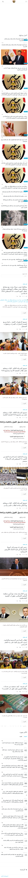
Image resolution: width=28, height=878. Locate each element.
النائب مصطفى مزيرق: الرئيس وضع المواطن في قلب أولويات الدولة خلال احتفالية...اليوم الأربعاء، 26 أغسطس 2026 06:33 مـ (14, 767)
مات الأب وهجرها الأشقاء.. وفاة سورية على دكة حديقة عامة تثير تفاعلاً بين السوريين (14, 266)
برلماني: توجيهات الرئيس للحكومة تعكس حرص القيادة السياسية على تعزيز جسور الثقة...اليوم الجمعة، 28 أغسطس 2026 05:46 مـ (14, 94)
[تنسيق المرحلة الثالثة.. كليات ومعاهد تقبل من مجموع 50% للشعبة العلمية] (14, 429)
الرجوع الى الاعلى (4, 876)
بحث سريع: (24, 273)
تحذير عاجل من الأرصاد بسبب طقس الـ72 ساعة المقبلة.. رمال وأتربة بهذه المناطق (15, 848)
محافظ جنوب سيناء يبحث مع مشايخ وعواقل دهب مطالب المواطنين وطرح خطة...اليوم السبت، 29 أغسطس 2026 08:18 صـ (14, 187)
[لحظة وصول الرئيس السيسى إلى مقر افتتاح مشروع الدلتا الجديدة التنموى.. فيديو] (14, 200)
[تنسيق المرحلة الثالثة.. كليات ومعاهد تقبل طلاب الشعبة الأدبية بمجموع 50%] (14, 385)
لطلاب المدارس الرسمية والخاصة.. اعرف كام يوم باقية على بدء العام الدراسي (15, 642)
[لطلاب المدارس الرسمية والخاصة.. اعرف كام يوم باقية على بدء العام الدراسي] (14, 659)
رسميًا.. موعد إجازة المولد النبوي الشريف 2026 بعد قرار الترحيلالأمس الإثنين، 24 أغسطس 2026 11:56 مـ (14, 834)
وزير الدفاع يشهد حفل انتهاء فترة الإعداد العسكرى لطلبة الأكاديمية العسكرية (14, 855)
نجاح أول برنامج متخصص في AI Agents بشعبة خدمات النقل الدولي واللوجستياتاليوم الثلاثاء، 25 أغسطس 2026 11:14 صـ (14, 784)
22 (5, 726)
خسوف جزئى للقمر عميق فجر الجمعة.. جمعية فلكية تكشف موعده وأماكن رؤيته (14, 750)
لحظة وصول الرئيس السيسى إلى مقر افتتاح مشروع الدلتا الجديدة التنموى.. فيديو (14, 206)
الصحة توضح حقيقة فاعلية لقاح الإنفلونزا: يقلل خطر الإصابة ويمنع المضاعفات (14, 140)
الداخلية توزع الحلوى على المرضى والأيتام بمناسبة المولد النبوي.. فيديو (15, 841)
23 (2, 726)
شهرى (21, 736)
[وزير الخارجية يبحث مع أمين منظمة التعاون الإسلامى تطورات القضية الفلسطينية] (14, 613)
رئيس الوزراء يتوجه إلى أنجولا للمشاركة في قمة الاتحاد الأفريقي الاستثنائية (15, 549)
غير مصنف (25, 283)
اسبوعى (25, 736)
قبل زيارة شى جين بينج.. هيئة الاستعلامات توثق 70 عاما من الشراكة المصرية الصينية (15, 69)
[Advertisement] (14, 17)
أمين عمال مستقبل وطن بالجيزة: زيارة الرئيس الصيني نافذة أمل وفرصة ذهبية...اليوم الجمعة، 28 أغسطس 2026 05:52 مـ (14, 164)
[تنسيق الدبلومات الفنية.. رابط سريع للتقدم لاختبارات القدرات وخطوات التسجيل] (14, 341)
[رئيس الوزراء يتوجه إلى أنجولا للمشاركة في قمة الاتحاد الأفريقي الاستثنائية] (14, 566)
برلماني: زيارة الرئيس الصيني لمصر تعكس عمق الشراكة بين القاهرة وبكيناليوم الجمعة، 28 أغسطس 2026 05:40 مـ (15, 117)
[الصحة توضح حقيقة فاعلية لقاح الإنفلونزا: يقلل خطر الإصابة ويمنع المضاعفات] (14, 128)
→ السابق (25, 726)
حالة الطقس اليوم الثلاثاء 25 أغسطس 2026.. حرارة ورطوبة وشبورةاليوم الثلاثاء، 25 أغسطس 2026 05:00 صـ (14, 793)
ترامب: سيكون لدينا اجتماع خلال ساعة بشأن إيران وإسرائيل (15, 196)
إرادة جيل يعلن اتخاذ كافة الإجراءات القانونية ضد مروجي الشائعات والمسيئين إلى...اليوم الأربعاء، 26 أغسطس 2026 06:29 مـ (15, 758)
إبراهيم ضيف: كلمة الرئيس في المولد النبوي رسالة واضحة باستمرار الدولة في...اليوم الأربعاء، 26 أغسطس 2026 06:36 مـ (14, 775)
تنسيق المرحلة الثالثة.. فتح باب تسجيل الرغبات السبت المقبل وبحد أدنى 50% (14, 743)
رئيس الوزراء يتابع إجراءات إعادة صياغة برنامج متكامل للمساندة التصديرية (14, 45)
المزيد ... (24, 312)
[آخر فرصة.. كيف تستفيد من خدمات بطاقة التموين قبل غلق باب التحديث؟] (14, 703)
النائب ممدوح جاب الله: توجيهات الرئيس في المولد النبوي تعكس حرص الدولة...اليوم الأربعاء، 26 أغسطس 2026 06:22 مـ (14, 817)
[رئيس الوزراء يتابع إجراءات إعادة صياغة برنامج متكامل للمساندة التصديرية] (14, 39)
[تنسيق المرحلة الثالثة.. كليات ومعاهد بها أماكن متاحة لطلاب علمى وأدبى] (14, 520)
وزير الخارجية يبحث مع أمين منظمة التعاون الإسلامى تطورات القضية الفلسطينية (15, 596)
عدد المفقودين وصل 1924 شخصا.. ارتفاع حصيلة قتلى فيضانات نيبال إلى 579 (14, 230)
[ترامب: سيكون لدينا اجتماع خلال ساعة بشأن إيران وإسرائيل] (14, 192)
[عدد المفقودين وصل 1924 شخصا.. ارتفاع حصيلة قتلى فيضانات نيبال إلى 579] (14, 218)
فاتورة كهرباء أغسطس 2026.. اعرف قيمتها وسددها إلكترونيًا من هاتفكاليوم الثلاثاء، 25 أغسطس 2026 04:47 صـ (14, 802)
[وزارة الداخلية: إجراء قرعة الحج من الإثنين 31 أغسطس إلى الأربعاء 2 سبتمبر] (14, 476)
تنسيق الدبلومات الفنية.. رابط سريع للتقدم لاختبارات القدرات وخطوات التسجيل (15, 324)
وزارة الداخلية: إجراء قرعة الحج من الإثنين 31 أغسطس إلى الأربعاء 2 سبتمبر (15, 459)
